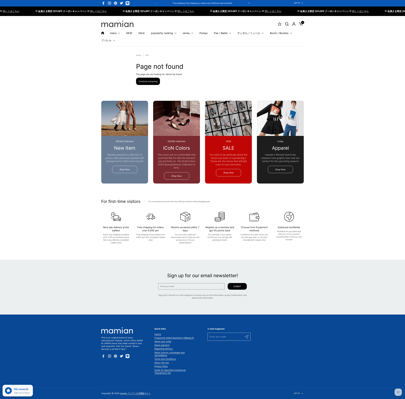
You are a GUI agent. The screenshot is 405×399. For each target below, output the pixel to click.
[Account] (294, 24)
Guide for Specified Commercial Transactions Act (170, 371)
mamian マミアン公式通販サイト (135, 393)
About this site (161, 362)
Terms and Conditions (165, 359)
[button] (287, 24)
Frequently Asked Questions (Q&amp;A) (174, 338)
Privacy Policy (161, 366)
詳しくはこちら (89, 11)
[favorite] (280, 24)
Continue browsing (148, 81)
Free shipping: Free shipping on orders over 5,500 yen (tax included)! (202, 3)
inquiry (157, 334)
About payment (162, 345)
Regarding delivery (163, 348)
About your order (162, 341)
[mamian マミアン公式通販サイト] (117, 24)
